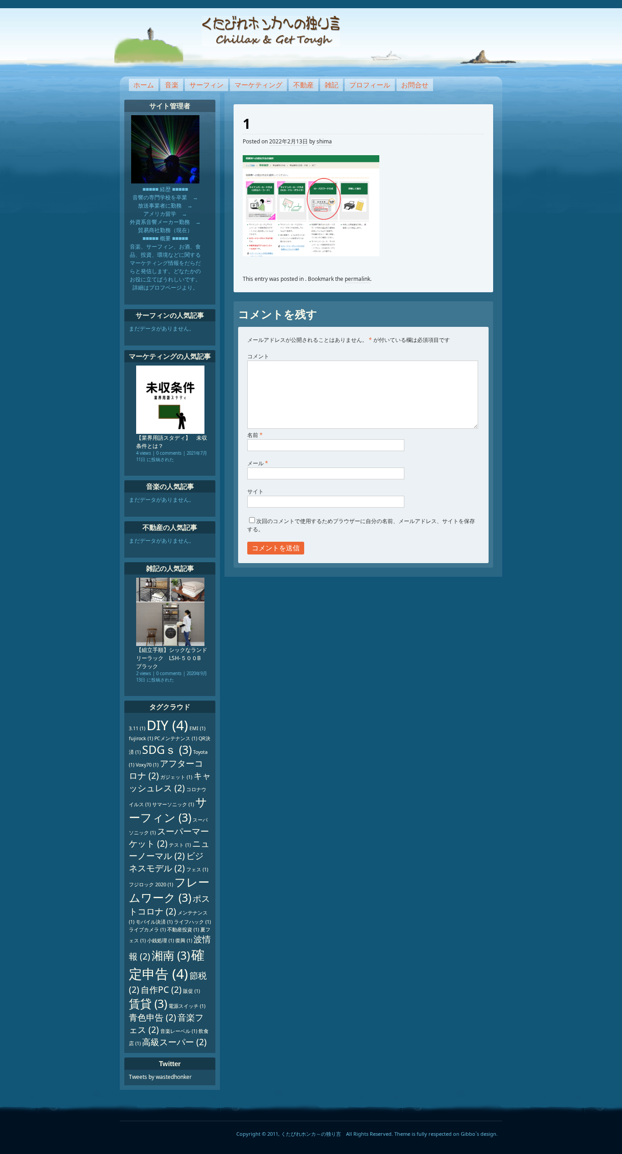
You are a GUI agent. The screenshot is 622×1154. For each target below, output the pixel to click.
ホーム (143, 84)
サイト (255, 491)
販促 (191, 991)
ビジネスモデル (166, 862)
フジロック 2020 (151, 884)
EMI (197, 728)
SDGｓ (167, 749)
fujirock (141, 738)
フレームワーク (169, 889)
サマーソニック (173, 804)
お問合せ (414, 84)
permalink (357, 279)
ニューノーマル (169, 850)
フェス (197, 869)
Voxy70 (147, 765)
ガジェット (176, 777)
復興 (183, 940)
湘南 (171, 955)
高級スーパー (174, 1042)
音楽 (171, 84)
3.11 (137, 728)
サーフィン (206, 84)
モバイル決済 (154, 922)
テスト (180, 845)
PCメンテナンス (175, 738)
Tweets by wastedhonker (160, 1077)
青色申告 (152, 1017)
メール (257, 463)
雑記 (331, 84)
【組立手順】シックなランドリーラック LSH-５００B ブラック (171, 658)
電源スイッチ (186, 1006)
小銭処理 (160, 940)
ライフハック (192, 922)
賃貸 (148, 1003)
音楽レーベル (178, 1031)
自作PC (161, 990)
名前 (255, 435)
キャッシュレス (170, 782)
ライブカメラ (147, 929)
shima (324, 141)
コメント (258, 356)
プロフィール (369, 84)
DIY (167, 725)
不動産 (303, 84)
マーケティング (258, 84)
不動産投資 (183, 929)
